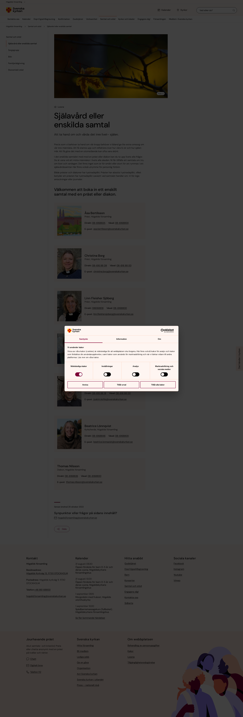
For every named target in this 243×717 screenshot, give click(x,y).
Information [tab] (121, 339)
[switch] (107, 374)
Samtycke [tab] (83, 339)
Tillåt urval (121, 385)
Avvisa (85, 385)
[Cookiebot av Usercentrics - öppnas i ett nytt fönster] (165, 331)
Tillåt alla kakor (158, 385)
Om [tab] (159, 339)
